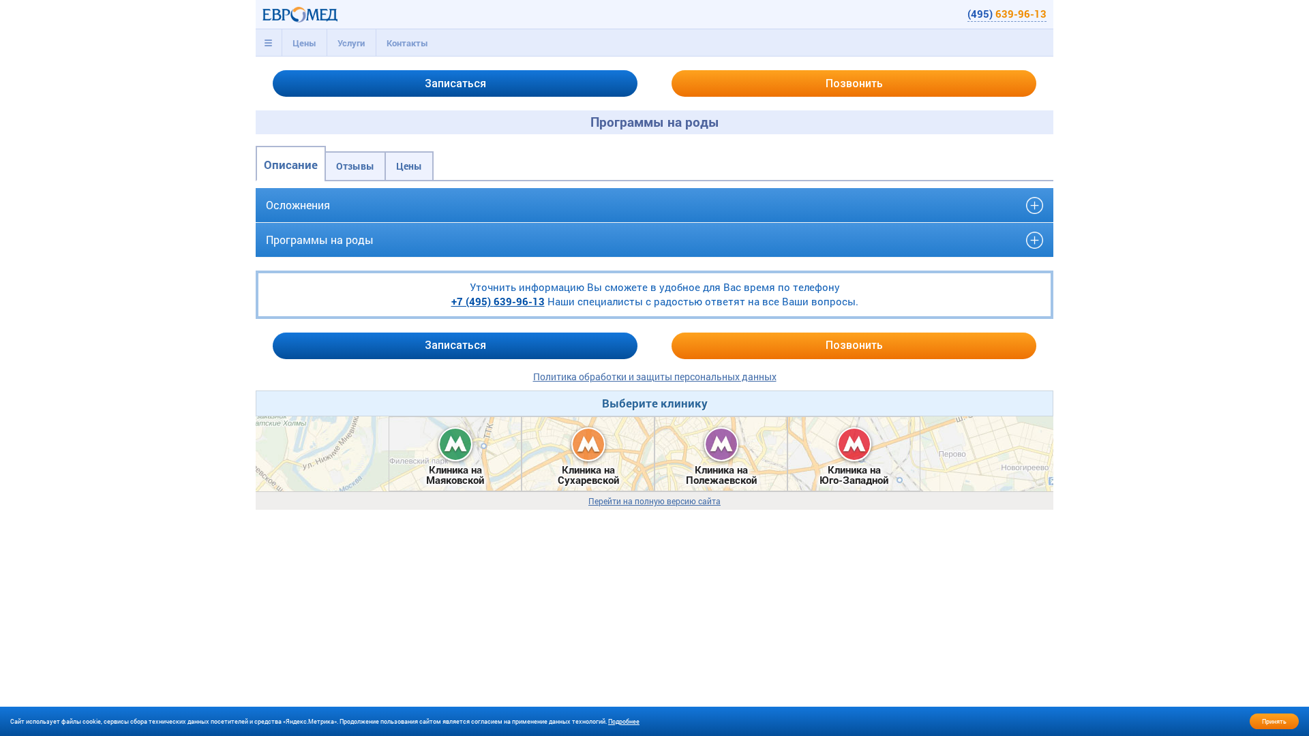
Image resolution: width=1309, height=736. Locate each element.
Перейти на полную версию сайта (654, 501)
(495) (1007, 13)
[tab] (269, 43)
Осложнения (298, 205)
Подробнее (624, 721)
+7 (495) (498, 301)
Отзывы (355, 165)
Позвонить (854, 83)
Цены (304, 43)
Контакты (407, 43)
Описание (291, 164)
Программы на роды (320, 239)
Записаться (455, 83)
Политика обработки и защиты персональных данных (655, 376)
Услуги (351, 43)
